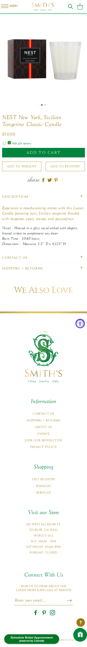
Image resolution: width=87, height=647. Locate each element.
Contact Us (43, 414)
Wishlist (43, 486)
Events (43, 434)
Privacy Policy (43, 447)
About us (43, 427)
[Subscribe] (69, 600)
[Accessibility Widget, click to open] (80, 323)
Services (43, 493)
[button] (70, 6)
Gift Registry (43, 479)
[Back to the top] (80, 622)
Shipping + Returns (43, 420)
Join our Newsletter (43, 440)
